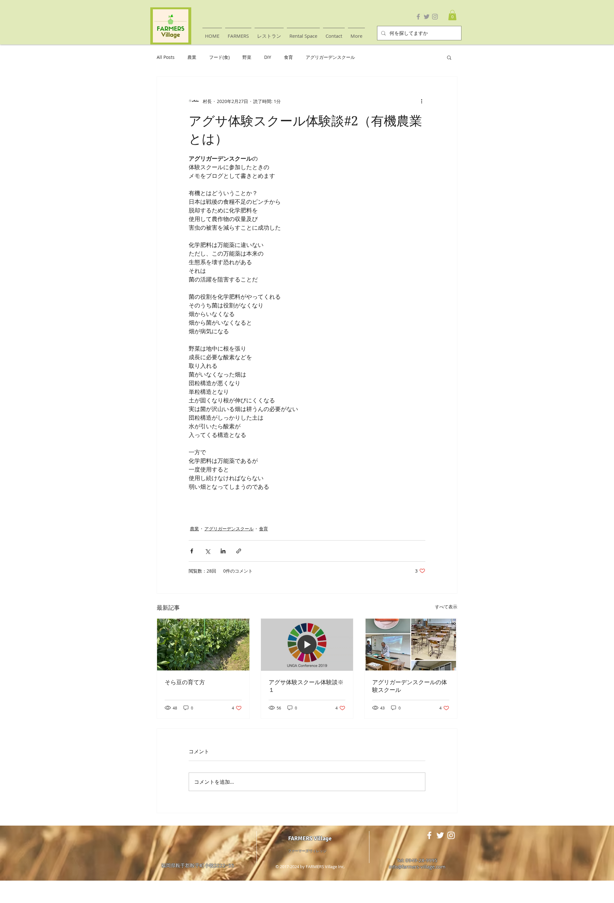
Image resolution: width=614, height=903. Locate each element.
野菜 (246, 57)
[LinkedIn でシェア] (223, 551)
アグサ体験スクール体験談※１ (306, 686)
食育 (288, 57)
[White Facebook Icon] (429, 835)
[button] (452, 15)
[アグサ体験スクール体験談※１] (307, 644)
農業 (191, 57)
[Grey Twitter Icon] (426, 16)
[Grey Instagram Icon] (435, 16)
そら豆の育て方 (185, 682)
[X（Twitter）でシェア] (207, 551)
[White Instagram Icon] (451, 835)
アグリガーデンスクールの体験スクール (409, 686)
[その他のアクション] (421, 101)
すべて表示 (446, 607)
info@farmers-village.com (417, 866)
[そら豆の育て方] (203, 644)
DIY (267, 57)
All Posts (166, 57)
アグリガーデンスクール (330, 57)
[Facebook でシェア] (192, 551)
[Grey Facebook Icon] (418, 16)
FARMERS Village (310, 838)
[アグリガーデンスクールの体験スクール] (411, 644)
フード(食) (219, 57)
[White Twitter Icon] (440, 835)
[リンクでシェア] (239, 551)
